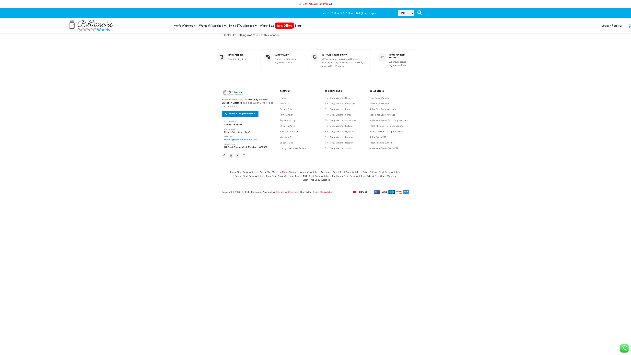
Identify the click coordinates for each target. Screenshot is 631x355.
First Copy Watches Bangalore (340, 103)
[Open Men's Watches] (195, 25)
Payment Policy (287, 120)
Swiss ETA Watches (232, 102)
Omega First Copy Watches (249, 176)
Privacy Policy (287, 109)
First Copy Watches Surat (338, 114)
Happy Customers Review (293, 148)
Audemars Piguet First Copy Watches (389, 120)
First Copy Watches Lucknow (339, 137)
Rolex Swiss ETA (378, 137)
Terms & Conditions (290, 131)
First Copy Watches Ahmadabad (341, 120)
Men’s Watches (290, 172)
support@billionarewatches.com (240, 139)
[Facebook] (224, 155)
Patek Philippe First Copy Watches (387, 126)
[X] (237, 155)
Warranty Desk (287, 137)
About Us (285, 103)
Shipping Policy (287, 126)
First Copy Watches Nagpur (339, 142)
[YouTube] (244, 155)
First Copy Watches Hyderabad (340, 131)
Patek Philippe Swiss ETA (382, 142)
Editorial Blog (286, 142)
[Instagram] (231, 155)
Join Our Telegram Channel (242, 113)
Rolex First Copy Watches (383, 109)
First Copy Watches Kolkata (338, 126)
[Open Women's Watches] (225, 25)
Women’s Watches (309, 172)
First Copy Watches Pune (338, 109)
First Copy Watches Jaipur (338, 148)
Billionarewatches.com (287, 192)
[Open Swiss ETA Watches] (256, 25)
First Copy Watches (257, 99)
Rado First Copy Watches (382, 114)
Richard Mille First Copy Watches (386, 131)
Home (283, 98)
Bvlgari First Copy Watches (381, 176)
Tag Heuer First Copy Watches (348, 176)
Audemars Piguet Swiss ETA (384, 148)
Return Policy (286, 114)
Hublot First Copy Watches (315, 179)
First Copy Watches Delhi (337, 98)
